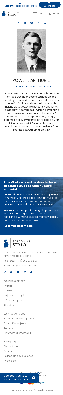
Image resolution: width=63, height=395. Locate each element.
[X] (38, 23)
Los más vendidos (14, 313)
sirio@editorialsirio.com (24, 265)
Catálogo (9, 290)
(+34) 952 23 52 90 (26, 261)
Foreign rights (12, 341)
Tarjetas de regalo (15, 295)
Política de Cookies (43, 390)
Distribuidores (12, 346)
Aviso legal (10, 361)
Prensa (8, 286)
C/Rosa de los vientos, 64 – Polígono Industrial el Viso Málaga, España (31, 254)
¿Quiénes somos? (14, 281)
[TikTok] (31, 272)
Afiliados (9, 305)
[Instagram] (18, 23)
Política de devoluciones (18, 356)
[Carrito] (58, 13)
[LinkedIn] (45, 23)
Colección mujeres (15, 323)
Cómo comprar (13, 300)
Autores (17, 86)
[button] (35, 14)
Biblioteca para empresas (19, 318)
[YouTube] (31, 23)
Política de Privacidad (21, 390)
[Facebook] (25, 23)
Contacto (9, 351)
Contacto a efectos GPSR (19, 333)
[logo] (10, 14)
